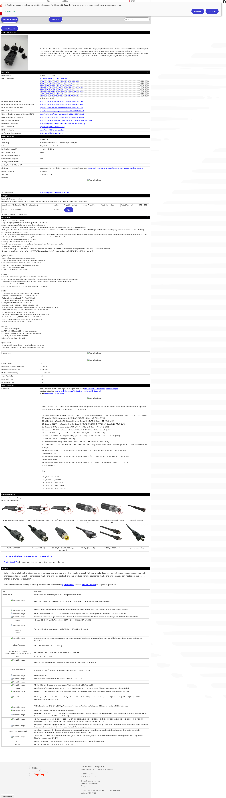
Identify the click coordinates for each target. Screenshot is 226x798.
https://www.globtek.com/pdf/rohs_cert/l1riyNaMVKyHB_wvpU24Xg (62, 123)
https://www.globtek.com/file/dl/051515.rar (54, 192)
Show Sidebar (7, 796)
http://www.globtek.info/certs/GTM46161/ (54, 78)
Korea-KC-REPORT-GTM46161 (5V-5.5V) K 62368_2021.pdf (57, 89)
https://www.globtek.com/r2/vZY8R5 (52, 133)
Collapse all (9, 28)
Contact (35, 768)
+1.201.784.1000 (87, 774)
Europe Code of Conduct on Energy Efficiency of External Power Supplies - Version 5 (115, 168)
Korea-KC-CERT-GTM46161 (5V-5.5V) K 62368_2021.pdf (56, 85)
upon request (68, 585)
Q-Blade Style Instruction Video (54, 393)
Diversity (84, 781)
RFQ (69, 210)
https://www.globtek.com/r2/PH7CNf (52, 127)
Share (54, 19)
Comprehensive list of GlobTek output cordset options (28, 556)
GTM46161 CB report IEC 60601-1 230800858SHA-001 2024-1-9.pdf (59, 81)
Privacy (84, 786)
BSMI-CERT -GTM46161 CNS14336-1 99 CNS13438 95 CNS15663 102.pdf (61, 87)
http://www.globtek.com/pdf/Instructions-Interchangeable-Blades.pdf (78, 391)
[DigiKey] (38, 774)
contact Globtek (89, 585)
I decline (197, 11)
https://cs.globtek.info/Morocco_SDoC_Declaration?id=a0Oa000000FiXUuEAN (66, 120)
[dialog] (111, 9)
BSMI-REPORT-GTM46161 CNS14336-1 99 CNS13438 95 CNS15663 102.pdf (62, 91)
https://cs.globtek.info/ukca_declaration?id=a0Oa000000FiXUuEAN (62, 111)
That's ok (212, 11)
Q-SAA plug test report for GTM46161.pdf (52, 93)
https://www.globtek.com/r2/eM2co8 (52, 130)
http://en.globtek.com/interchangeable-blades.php (101, 389)
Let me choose (9, 11)
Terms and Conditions (89, 783)
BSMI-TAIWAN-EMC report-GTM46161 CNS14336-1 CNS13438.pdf (59, 95)
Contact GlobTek (11, 562)
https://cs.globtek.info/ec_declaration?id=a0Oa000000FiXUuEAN (61, 101)
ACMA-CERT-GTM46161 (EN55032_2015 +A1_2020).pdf (56, 83)
